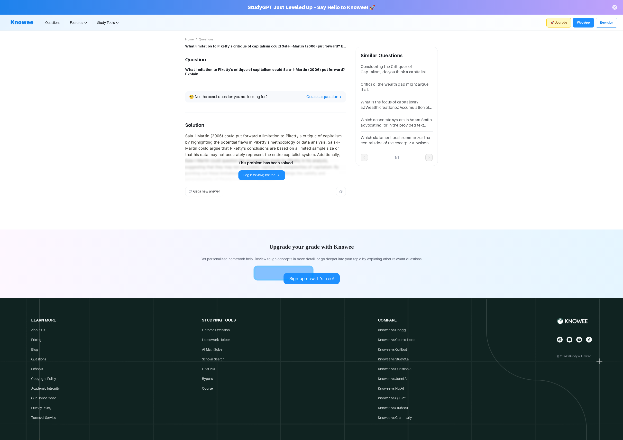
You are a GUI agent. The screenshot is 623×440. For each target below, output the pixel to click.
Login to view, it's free (259, 175)
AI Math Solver (213, 349)
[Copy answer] (341, 191)
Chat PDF (209, 369)
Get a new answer (206, 191)
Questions (52, 23)
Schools (37, 369)
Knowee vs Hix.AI (391, 388)
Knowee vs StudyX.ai (393, 359)
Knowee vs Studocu (393, 408)
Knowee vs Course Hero (396, 340)
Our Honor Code (43, 398)
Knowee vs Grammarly (395, 418)
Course (207, 388)
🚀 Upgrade (558, 22)
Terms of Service (43, 418)
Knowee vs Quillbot (392, 349)
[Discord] (560, 340)
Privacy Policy (41, 408)
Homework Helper (216, 340)
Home (189, 39)
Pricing (36, 340)
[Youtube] (579, 340)
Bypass (207, 379)
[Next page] (429, 157)
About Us (38, 330)
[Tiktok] (589, 340)
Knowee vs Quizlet (391, 398)
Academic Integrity (45, 388)
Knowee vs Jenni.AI (393, 379)
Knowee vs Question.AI (395, 369)
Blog (34, 349)
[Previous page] (364, 157)
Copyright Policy (43, 379)
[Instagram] (569, 340)
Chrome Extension (216, 330)
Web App (583, 22)
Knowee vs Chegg (392, 330)
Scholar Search (213, 359)
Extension (606, 22)
